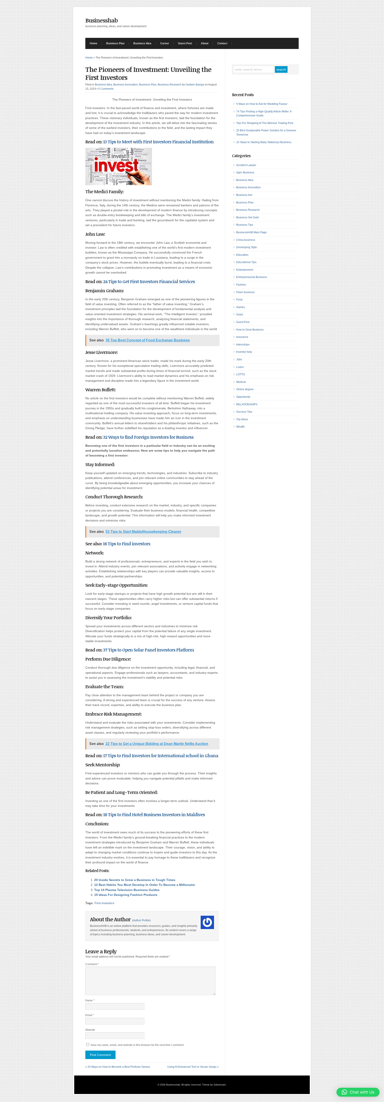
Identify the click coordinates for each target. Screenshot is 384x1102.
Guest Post (185, 43)
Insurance (242, 337)
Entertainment (244, 269)
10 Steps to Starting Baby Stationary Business (263, 142)
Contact (222, 43)
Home (93, 43)
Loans (240, 367)
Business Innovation (125, 84)
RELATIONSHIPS (246, 404)
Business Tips (244, 224)
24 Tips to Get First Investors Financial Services (149, 281)
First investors (104, 903)
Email (89, 1015)
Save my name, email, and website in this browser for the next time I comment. (137, 1045)
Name (89, 1000)
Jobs (239, 359)
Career (164, 43)
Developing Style (246, 247)
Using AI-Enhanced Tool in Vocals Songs (191, 1066)
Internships (243, 344)
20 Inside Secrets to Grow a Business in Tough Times (134, 880)
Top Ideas (242, 419)
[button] (358, 1092)
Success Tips (244, 411)
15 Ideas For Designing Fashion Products (125, 895)
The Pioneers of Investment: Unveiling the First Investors (148, 73)
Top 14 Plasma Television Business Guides (127, 890)
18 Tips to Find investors (126, 543)
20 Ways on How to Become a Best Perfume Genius (119, 1066)
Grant (239, 314)
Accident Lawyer (246, 165)
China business (245, 240)
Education (242, 254)
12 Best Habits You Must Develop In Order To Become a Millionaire (144, 885)
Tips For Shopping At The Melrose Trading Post (264, 123)
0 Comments (106, 88)
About (204, 43)
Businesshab (101, 20)
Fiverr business (245, 292)
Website (90, 1029)
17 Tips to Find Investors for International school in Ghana (160, 755)
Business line (244, 195)
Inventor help (244, 351)
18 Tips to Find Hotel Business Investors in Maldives (154, 814)
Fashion (241, 284)
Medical (241, 382)
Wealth (240, 426)
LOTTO (240, 374)
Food (239, 299)
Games (240, 307)
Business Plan (115, 43)
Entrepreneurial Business (251, 277)
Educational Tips (246, 262)
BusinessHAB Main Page (251, 232)
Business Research (169, 84)
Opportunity (243, 396)
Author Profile (141, 920)
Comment (92, 964)
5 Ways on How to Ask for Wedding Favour (261, 104)
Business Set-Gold (247, 217)
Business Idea (142, 43)
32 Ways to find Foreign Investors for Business (148, 437)
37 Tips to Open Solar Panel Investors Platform (148, 650)
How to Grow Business (250, 329)
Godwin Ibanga (195, 84)
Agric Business (245, 172)
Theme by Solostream (214, 1084)
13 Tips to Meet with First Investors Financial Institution (158, 141)
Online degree (245, 389)
